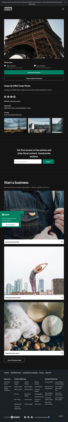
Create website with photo (34, 78)
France (29, 108)
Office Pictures (18, 389)
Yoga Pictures (18, 404)
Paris (13, 108)
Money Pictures (29, 389)
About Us (48, 372)
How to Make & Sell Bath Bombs (59, 383)
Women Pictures (39, 396)
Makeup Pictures (37, 383)
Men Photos (17, 399)
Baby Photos (38, 404)
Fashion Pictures (27, 383)
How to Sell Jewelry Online (49, 398)
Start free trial (10, 224)
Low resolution (40, 66)
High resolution (11, 66)
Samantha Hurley (15, 101)
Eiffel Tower (7, 108)
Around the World (20, 108)
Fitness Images (29, 404)
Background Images (28, 395)
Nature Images (28, 386)
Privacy (41, 372)
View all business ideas (14, 360)
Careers (6, 372)
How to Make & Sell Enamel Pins (59, 388)
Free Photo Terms (16, 372)
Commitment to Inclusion (30, 372)
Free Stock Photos (7, 383)
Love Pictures (28, 399)
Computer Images (37, 390)
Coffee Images (18, 386)
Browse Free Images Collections (7, 388)
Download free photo (34, 72)
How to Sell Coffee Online (58, 394)
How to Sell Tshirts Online (48, 403)
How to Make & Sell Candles (59, 398)
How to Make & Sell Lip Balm (49, 394)
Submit (48, 161)
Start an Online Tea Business (49, 387)
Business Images (16, 383)
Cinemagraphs (38, 394)
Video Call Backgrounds (17, 407)
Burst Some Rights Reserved (12, 114)
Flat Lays (16, 394)
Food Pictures (38, 386)
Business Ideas (49, 382)
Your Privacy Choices (41, 417)
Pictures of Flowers (38, 400)
